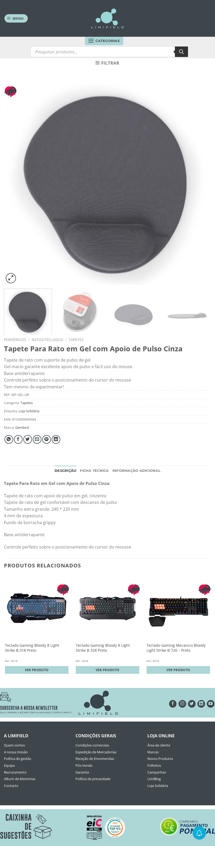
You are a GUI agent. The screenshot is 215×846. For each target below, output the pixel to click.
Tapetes (76, 339)
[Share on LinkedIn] (56, 439)
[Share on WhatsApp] (8, 439)
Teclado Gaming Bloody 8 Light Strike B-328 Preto (103, 648)
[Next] (200, 181)
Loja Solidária (29, 411)
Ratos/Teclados (47, 339)
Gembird (22, 427)
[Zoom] (11, 278)
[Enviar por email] (37, 439)
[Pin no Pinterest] (46, 439)
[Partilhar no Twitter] (27, 439)
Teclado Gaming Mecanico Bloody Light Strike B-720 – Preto (176, 648)
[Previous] (14, 181)
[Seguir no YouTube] (210, 703)
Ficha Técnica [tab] (94, 471)
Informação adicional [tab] (136, 471)
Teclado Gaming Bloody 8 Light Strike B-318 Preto (32, 648)
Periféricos (15, 339)
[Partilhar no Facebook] (18, 439)
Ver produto (37, 670)
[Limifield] (107, 18)
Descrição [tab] (65, 471)
